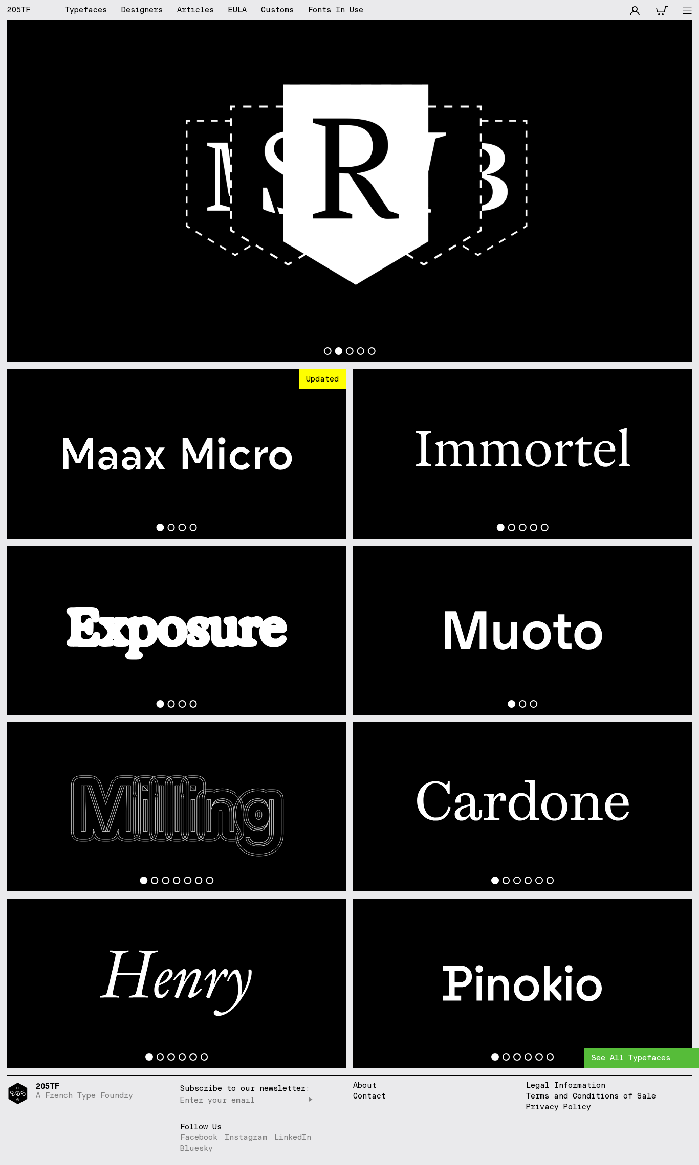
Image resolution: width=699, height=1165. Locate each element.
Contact (369, 1096)
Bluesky (196, 1148)
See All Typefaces (631, 1057)
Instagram (246, 1137)
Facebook (198, 1137)
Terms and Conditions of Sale (591, 1095)
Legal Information (565, 1085)
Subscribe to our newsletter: (245, 1088)
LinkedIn (292, 1137)
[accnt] (634, 10)
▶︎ (310, 1100)
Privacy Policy (558, 1106)
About (365, 1085)
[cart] (662, 9)
